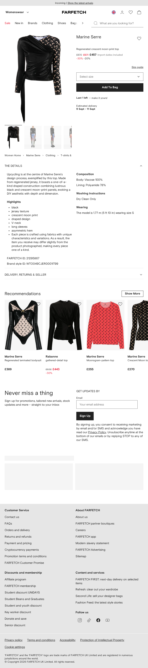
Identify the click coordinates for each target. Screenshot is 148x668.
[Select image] (13, 137)
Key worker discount (18, 612)
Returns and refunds (18, 536)
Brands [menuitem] (32, 23)
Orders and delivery (17, 530)
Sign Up (85, 416)
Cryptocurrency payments (22, 549)
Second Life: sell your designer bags (99, 595)
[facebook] (98, 620)
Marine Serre (33, 155)
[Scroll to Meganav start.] (82, 23)
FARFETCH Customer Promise (24, 562)
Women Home (13, 155)
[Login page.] (122, 12)
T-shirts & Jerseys (71, 155)
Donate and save (15, 618)
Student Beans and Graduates (24, 599)
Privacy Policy (97, 432)
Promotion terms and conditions (25, 556)
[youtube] (107, 620)
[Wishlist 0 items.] (130, 12)
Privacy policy (14, 640)
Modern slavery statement (92, 543)
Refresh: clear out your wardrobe (97, 589)
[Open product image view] (38, 79)
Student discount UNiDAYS (22, 592)
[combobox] (109, 76)
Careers (81, 530)
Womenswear (15, 12)
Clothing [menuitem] (47, 23)
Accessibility (68, 640)
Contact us (12, 516)
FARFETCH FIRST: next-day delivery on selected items (107, 581)
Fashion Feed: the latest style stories (99, 602)
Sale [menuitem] (7, 23)
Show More (132, 293)
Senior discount (15, 625)
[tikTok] (89, 620)
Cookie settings (15, 646)
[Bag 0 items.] (139, 12)
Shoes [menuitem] (62, 23)
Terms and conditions (41, 640)
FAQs (8, 523)
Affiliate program (15, 579)
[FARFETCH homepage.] (74, 12)
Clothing (50, 155)
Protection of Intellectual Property (102, 640)
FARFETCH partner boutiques (95, 523)
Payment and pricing (18, 543)
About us (81, 516)
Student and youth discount (23, 605)
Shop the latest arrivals (80, 3)
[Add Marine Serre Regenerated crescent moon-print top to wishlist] (139, 38)
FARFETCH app (86, 536)
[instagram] (80, 620)
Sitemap (81, 556)
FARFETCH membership (20, 585)
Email (79, 398)
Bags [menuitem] (74, 23)
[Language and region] (113, 12)
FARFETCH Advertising (90, 549)
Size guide (137, 67)
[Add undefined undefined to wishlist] (38, 304)
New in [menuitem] (19, 23)
